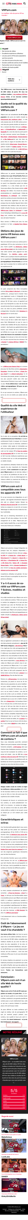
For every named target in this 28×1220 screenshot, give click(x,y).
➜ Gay (23, 893)
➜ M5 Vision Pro (6, 563)
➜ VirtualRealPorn (10, 129)
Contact (5, 1209)
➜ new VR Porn (20, 660)
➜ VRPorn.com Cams (11, 912)
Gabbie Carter (16, 146)
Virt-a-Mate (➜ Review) (12, 291)
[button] (19, 80)
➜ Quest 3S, (22, 558)
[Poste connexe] (14, 1126)
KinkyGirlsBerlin (9, 1196)
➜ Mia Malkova (7, 139)
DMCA (23, 1209)
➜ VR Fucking (17, 747)
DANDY (5, 1176)
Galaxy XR (16, 563)
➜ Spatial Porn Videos (20, 224)
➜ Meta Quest (21, 555)
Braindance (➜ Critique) (9, 195)
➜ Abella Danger (13, 137)
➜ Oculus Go (12, 555)
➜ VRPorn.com (22, 860)
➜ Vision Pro (23, 560)
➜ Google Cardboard (19, 565)
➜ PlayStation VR (12, 560)
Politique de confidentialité (14, 1209)
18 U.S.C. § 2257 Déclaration (12, 1210)
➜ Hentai (3, 342)
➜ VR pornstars (12, 679)
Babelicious (7, 1137)
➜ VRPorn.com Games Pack (11, 366)
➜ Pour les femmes (14, 893)
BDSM (21, 342)
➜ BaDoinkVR (21, 129)
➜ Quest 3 (14, 558)
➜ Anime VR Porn (13, 342)
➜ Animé (21, 673)
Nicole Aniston (22, 137)
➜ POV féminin (20, 910)
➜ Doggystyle (10, 701)
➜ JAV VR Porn (22, 149)
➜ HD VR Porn (18, 645)
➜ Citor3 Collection (16, 374)
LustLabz (6, 1157)
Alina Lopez (13, 144)
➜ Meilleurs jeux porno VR (18, 834)
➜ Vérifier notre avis (18, 254)
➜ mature (22, 718)
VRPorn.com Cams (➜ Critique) (11, 210)
